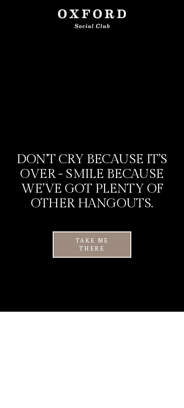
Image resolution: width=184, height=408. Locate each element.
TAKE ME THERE (92, 244)
